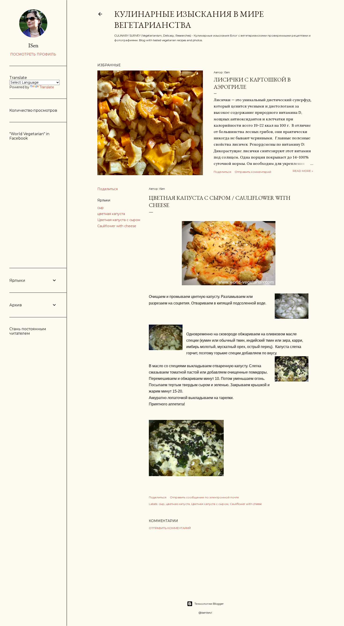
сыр (100, 208)
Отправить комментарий (253, 172)
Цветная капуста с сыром (118, 220)
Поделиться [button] (222, 172)
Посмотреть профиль (33, 54)
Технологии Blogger (209, 603)
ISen (33, 45)
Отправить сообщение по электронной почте (204, 497)
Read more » (303, 171)
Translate (47, 87)
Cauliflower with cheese (116, 226)
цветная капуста (111, 214)
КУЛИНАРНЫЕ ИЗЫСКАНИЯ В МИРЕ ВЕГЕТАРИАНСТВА (189, 19)
